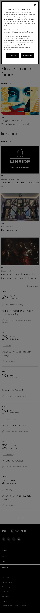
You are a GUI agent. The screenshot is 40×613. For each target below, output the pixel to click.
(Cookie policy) (22, 45)
